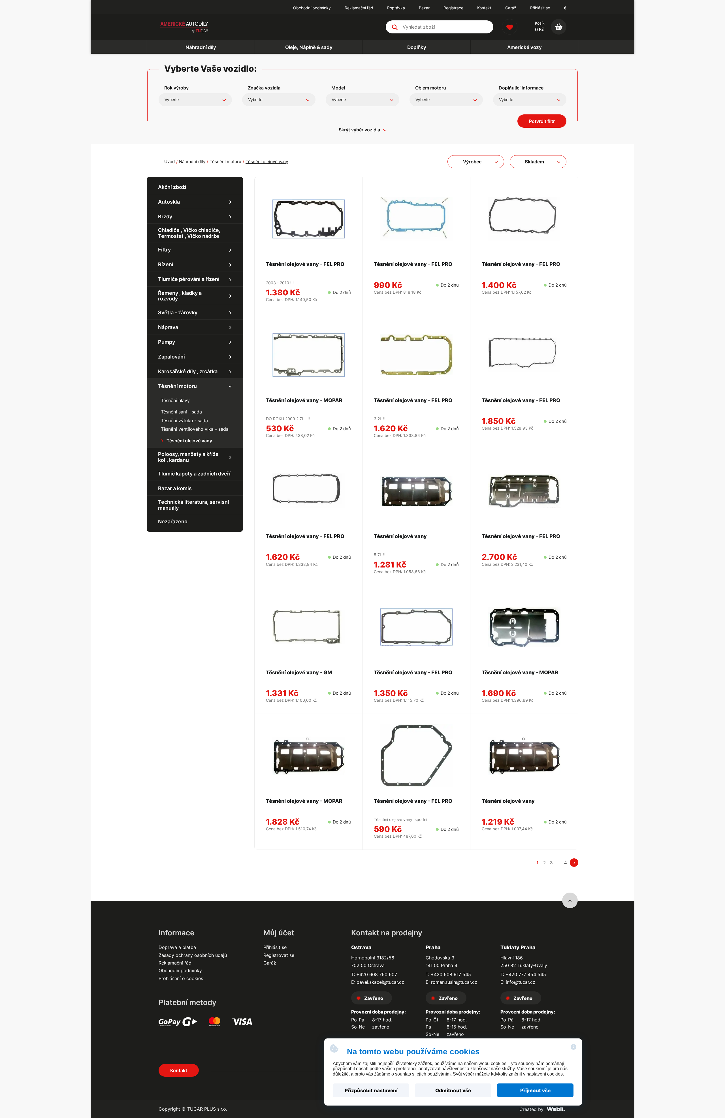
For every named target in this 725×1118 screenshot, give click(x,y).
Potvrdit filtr (542, 121)
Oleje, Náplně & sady (308, 47)
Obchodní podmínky (180, 970)
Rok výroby (176, 87)
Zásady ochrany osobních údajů (193, 955)
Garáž (269, 963)
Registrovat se (278, 955)
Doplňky (416, 47)
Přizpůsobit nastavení (371, 1090)
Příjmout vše (535, 1090)
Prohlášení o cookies (181, 978)
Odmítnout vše (453, 1090)
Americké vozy (524, 47)
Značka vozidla (264, 87)
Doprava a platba (177, 947)
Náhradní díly (200, 47)
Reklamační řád (175, 963)
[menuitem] (312, 7)
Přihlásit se (540, 7)
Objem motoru (430, 87)
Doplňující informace (521, 87)
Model (338, 87)
